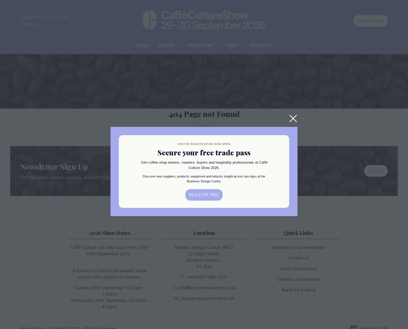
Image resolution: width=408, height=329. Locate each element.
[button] (293, 119)
